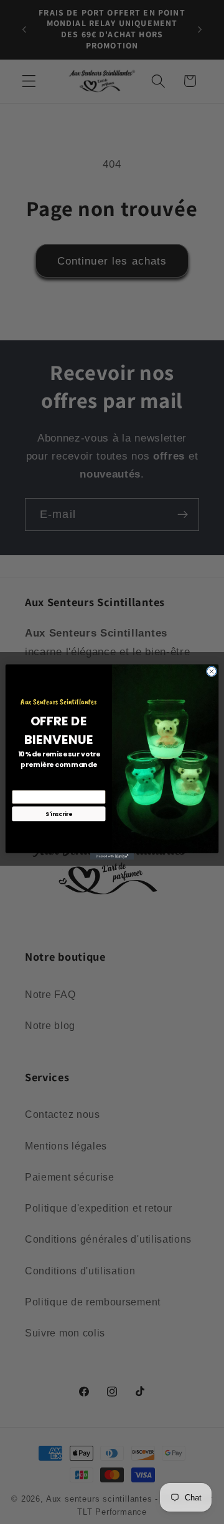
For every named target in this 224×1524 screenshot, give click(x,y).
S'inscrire (58, 813)
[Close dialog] (211, 671)
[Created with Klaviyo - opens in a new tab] (112, 856)
